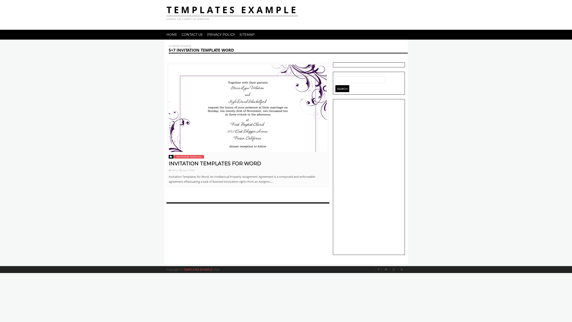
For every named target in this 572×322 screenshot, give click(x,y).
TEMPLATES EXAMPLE (232, 10)
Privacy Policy (221, 35)
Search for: (338, 78)
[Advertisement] (368, 177)
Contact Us (192, 35)
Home (171, 35)
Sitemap (247, 35)
